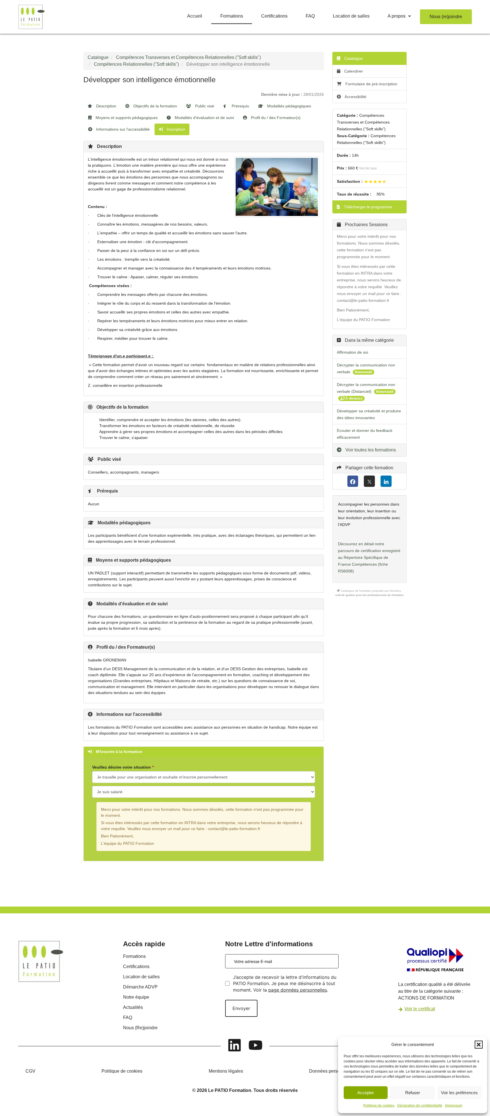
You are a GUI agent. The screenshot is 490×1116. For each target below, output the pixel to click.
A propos (396, 16)
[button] (478, 1044)
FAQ (310, 16)
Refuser (412, 1092)
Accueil (194, 16)
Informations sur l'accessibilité (122, 129)
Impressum (453, 1105)
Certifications (274, 16)
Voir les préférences (459, 1092)
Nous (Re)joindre (140, 1027)
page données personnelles (297, 990)
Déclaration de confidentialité (419, 1105)
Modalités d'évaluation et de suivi (204, 117)
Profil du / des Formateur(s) (275, 117)
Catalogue (98, 57)
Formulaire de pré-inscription (371, 84)
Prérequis (240, 106)
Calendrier (353, 71)
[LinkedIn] (386, 481)
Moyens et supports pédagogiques (126, 117)
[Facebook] (352, 481)
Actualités (133, 1007)
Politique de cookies (378, 1105)
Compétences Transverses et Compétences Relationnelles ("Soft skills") (188, 57)
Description (105, 106)
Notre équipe (136, 997)
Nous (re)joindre (446, 16)
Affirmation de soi (352, 352)
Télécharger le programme (367, 207)
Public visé (204, 106)
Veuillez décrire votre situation (121, 767)
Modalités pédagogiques (288, 106)
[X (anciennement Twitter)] (369, 481)
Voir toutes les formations (370, 449)
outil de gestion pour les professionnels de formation (369, 595)
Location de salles (351, 16)
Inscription (175, 129)
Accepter (365, 1092)
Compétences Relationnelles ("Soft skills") (136, 64)
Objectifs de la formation (154, 106)
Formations (231, 16)
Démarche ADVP (140, 987)
